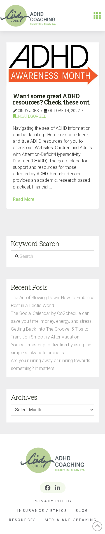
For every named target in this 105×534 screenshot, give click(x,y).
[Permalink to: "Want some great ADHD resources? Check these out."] (52, 64)
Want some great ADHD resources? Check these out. (51, 99)
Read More (23, 199)
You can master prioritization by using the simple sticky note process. (51, 348)
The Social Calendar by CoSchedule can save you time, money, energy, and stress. (52, 317)
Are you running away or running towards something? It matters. (50, 364)
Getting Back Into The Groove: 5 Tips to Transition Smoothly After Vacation (49, 333)
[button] (97, 16)
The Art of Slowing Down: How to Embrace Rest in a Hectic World (52, 301)
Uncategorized (31, 116)
